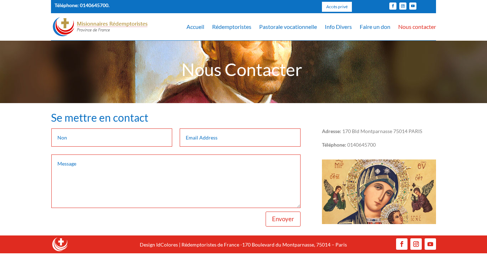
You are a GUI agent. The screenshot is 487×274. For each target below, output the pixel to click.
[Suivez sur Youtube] (412, 6)
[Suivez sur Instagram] (402, 6)
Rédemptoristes (231, 26)
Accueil (195, 26)
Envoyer (283, 219)
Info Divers (338, 26)
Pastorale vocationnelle (288, 26)
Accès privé (337, 6)
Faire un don (375, 26)
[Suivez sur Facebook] (392, 6)
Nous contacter (417, 26)
